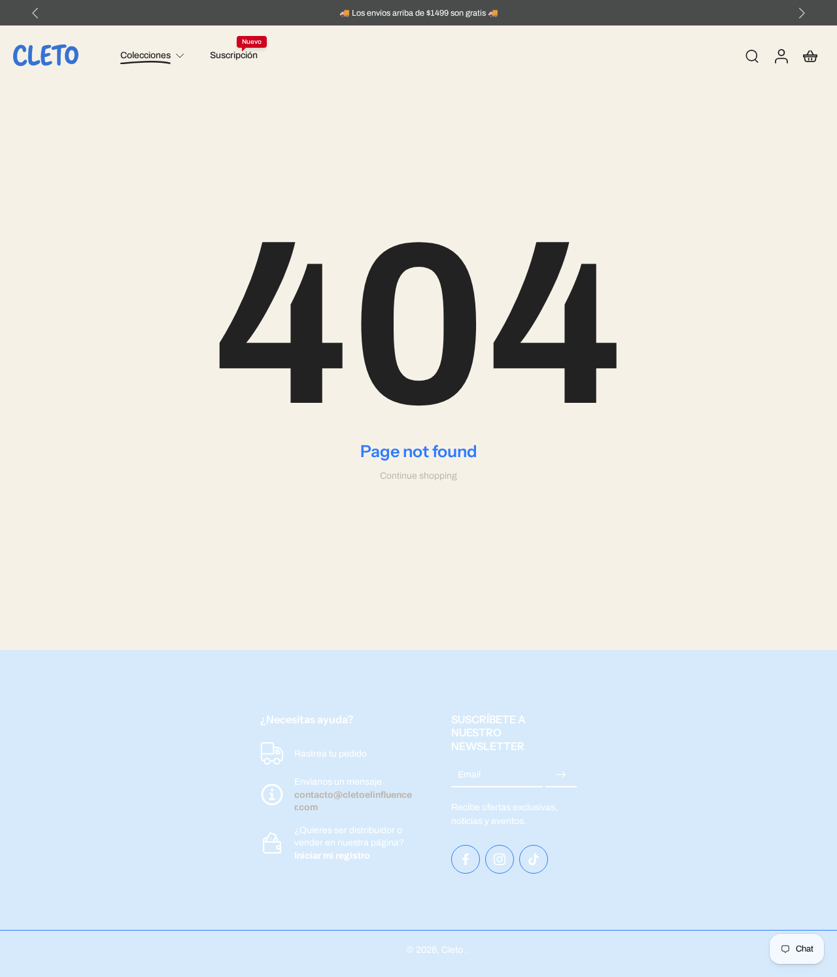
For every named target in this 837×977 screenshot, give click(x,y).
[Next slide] (801, 13)
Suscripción (234, 55)
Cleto (453, 950)
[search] (752, 56)
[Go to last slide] (35, 13)
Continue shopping (418, 476)
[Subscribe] (561, 775)
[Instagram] (499, 859)
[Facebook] (465, 859)
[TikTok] (533, 859)
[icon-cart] (809, 55)
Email (469, 775)
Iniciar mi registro (332, 855)
